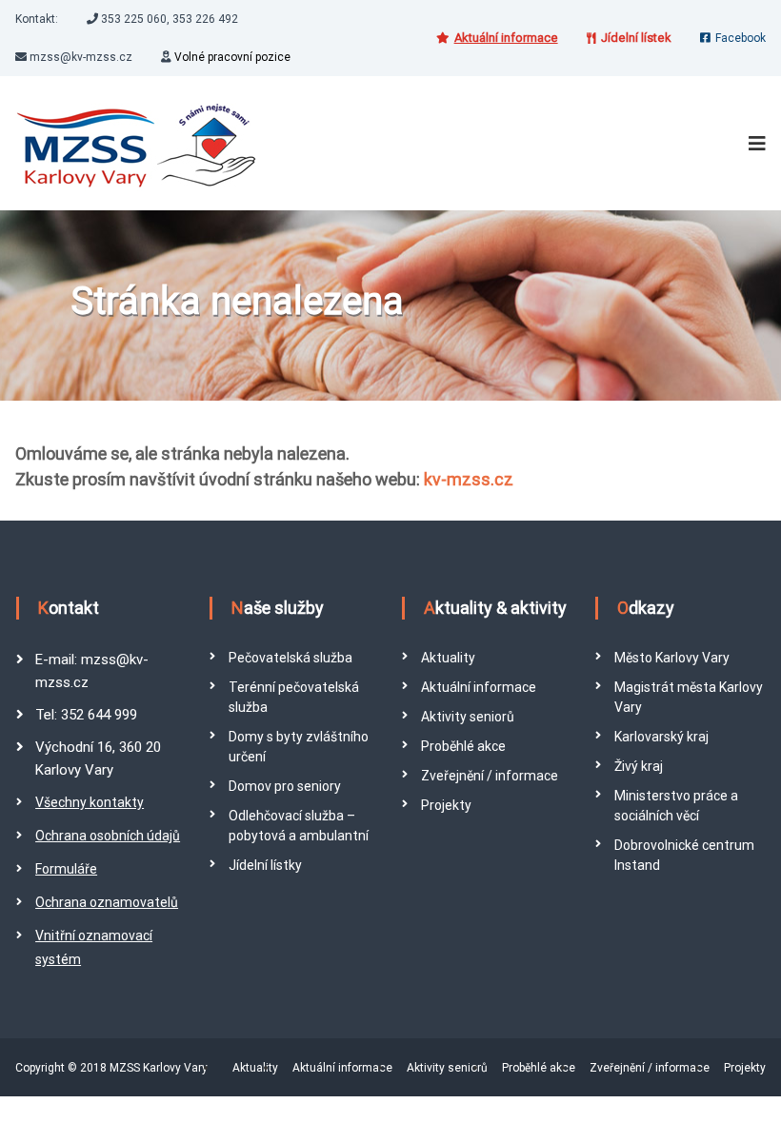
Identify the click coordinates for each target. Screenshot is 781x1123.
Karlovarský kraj (661, 736)
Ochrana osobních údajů (107, 835)
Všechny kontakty (89, 802)
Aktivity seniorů (467, 716)
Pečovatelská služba (290, 657)
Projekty (446, 805)
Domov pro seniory (285, 786)
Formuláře (66, 869)
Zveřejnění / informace (489, 775)
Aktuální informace (478, 687)
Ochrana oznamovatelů (106, 902)
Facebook (740, 38)
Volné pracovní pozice (232, 57)
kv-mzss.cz (468, 479)
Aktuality (448, 657)
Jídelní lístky (265, 865)
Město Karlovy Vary (672, 657)
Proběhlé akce (463, 746)
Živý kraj (638, 766)
